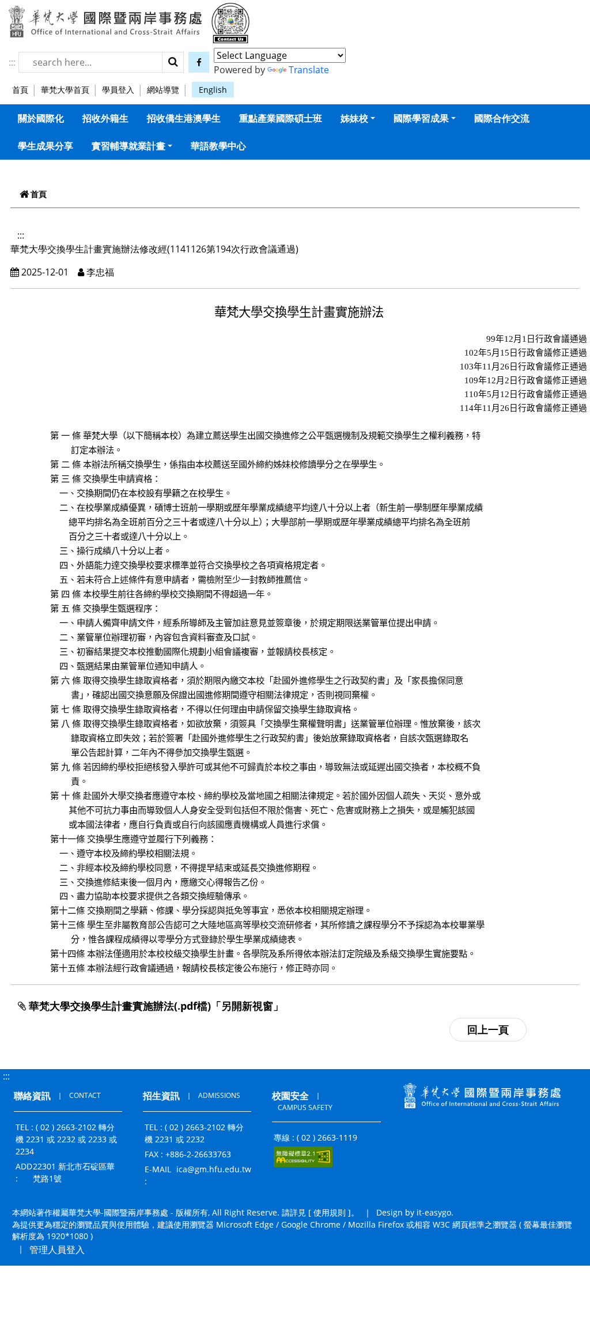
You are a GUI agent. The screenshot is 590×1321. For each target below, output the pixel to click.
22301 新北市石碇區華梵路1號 (74, 1172)
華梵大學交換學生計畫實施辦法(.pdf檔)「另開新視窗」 (154, 1006)
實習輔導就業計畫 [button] (128, 145)
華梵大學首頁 (65, 89)
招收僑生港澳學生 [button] (184, 118)
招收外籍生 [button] (105, 118)
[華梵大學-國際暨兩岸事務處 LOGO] (105, 21)
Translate (309, 69)
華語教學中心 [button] (218, 145)
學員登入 (118, 89)
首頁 (20, 89)
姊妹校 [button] (354, 118)
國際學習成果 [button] (421, 118)
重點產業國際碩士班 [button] (280, 118)
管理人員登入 (57, 1249)
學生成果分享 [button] (45, 145)
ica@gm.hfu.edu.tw (213, 1169)
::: (12, 62)
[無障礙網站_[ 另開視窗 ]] (303, 1156)
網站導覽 (163, 89)
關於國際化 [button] (41, 118)
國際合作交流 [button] (502, 118)
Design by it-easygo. (414, 1212)
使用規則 (329, 1212)
